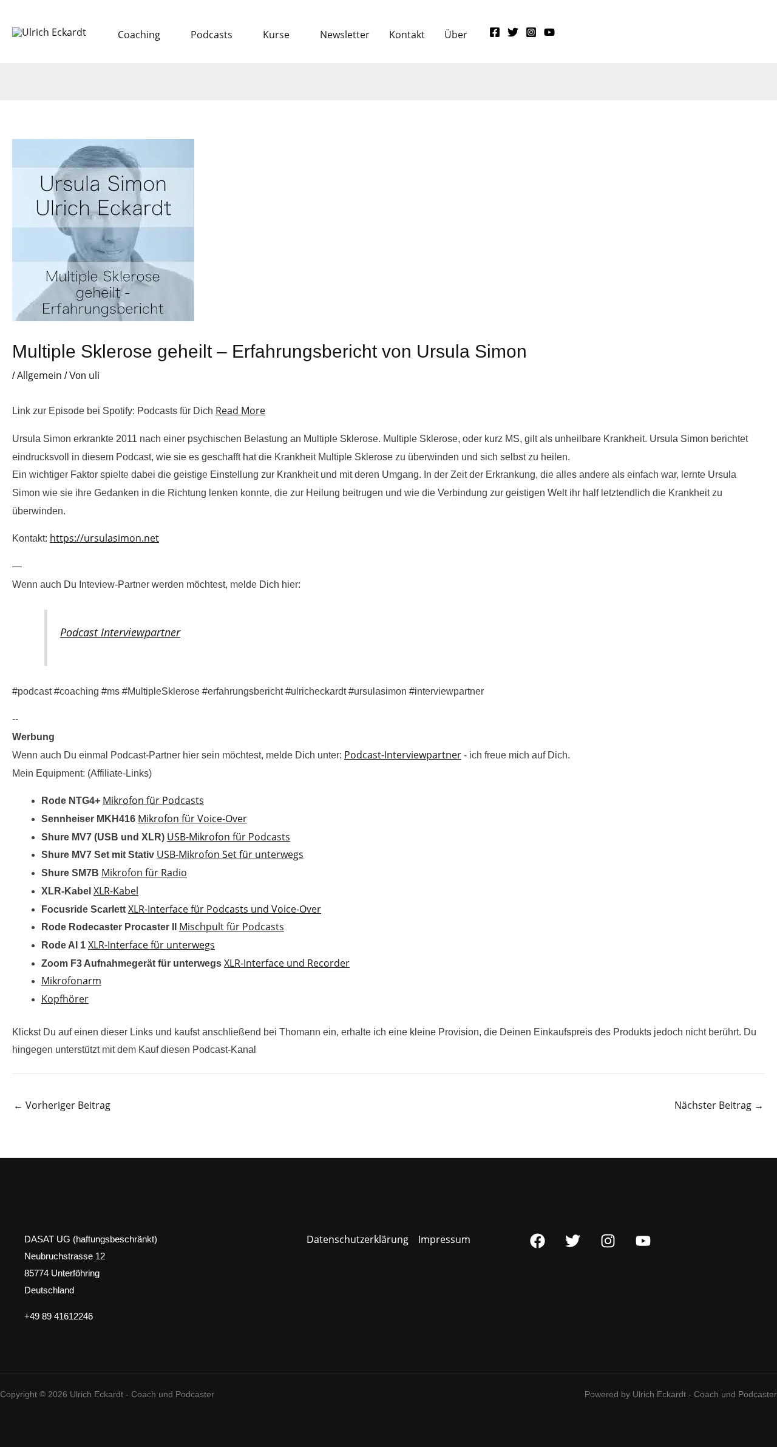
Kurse (276, 34)
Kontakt (407, 34)
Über (455, 34)
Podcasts (211, 34)
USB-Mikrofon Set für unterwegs (230, 854)
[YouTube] (549, 32)
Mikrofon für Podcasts (153, 800)
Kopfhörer (65, 999)
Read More (240, 410)
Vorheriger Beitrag (61, 1105)
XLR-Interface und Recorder (287, 963)
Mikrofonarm (71, 980)
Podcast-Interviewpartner (402, 754)
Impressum (444, 1239)
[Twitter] (512, 32)
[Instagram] (531, 32)
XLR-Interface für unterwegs (151, 945)
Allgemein (39, 375)
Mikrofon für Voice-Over (192, 818)
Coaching (139, 34)
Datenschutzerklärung (358, 1239)
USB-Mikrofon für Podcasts (228, 836)
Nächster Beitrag (719, 1105)
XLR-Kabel (115, 890)
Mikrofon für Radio (144, 872)
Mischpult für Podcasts (231, 926)
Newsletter (345, 34)
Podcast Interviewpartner (120, 632)
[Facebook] (494, 32)
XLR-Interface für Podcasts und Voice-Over (224, 909)
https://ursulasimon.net (104, 538)
